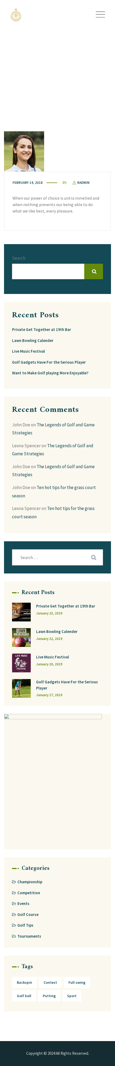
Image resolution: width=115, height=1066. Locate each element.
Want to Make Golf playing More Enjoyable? (50, 372)
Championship (29, 881)
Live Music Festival (28, 351)
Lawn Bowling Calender (32, 340)
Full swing (76, 982)
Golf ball (24, 995)
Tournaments (29, 936)
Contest (50, 982)
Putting (49, 995)
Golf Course (28, 914)
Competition (28, 892)
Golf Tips (25, 925)
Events (23, 903)
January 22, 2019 (49, 638)
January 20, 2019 (49, 664)
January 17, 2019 (49, 695)
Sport (71, 995)
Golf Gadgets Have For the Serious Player (49, 362)
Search (18, 258)
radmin (83, 182)
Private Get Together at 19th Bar (41, 329)
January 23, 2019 (49, 613)
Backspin (24, 982)
